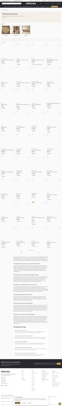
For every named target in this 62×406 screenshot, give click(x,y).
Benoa (32, 387)
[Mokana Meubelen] (31, 3)
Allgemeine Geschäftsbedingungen (45, 379)
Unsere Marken (54, 381)
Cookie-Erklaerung (42, 399)
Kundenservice (55, 0)
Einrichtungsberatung (55, 377)
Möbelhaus (59, 0)
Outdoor (31, 6)
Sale (34, 6)
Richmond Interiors (34, 372)
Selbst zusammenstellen (55, 372)
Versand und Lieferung (45, 374)
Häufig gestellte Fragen (45, 372)
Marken (23, 372)
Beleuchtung (20, 6)
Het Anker (33, 377)
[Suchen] (20, 3)
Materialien (53, 378)
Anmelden (58, 363)
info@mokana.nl (3, 378)
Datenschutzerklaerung (18, 400)
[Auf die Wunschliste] (14, 45)
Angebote (37, 6)
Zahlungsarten (44, 377)
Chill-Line (33, 378)
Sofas (5, 6)
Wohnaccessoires (25, 6)
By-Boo (33, 381)
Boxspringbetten (42, 6)
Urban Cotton (34, 388)
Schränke (15, 6)
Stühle (8, 6)
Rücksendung (44, 375)
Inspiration (48, 6)
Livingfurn (33, 384)
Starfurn (33, 374)
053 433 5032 (3, 377)
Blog (52, 374)
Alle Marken (34, 390)
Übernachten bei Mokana (55, 384)
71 (34, 252)
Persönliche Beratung (54, 6)
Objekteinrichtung (54, 375)
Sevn (32, 375)
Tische (11, 6)
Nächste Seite (39, 252)
